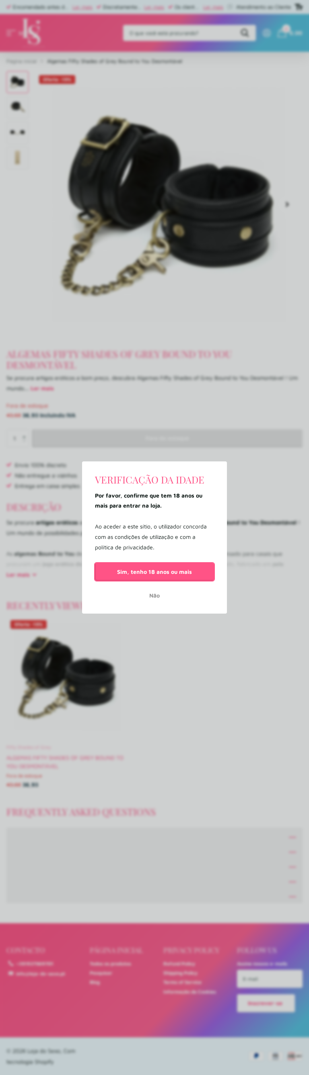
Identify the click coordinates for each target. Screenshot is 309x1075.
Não (154, 595)
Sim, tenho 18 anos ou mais (154, 571)
